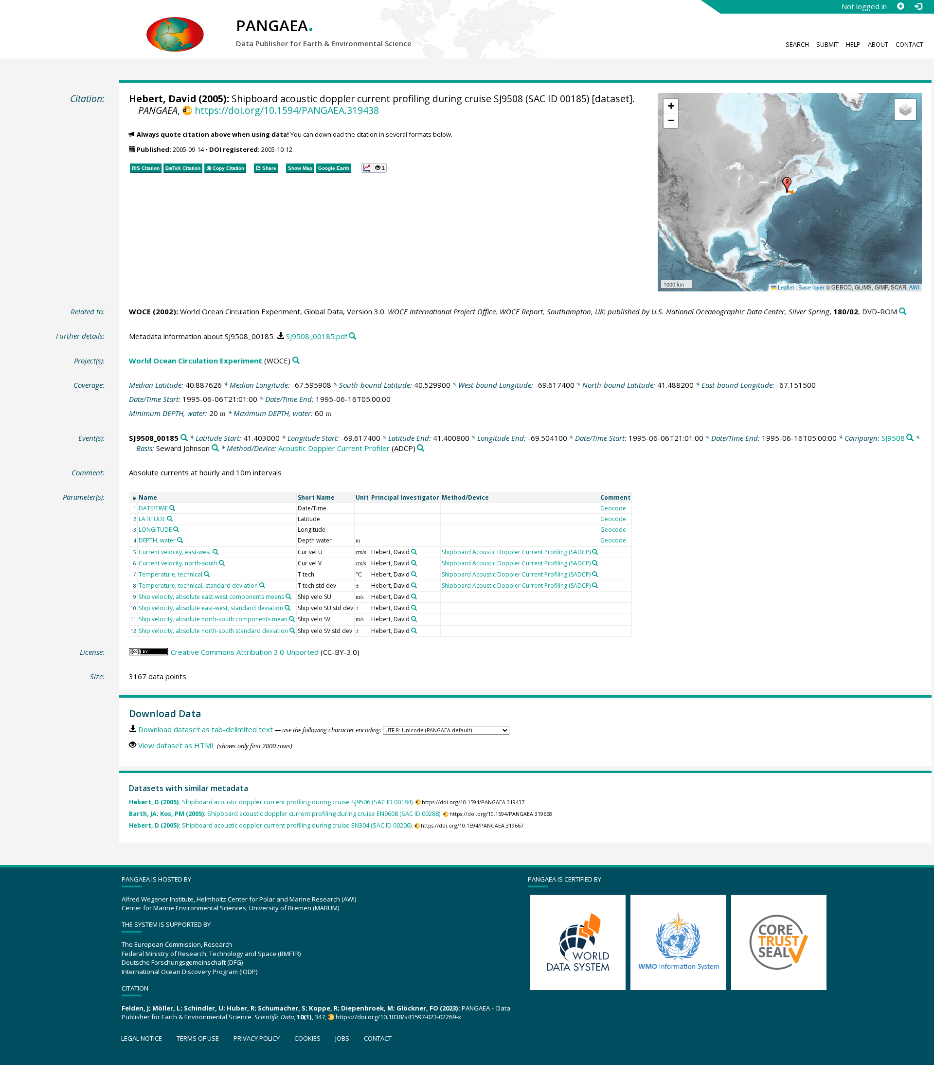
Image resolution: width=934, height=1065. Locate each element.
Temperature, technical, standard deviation (198, 585)
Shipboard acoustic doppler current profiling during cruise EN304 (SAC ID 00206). (271, 825)
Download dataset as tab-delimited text (205, 729)
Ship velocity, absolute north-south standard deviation (213, 631)
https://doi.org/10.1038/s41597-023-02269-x (398, 1016)
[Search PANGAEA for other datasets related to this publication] (902, 311)
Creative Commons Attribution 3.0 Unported (245, 652)
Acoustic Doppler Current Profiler (334, 448)
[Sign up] (900, 6)
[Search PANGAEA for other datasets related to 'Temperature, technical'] (207, 574)
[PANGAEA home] (175, 25)
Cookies (307, 1038)
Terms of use (198, 1038)
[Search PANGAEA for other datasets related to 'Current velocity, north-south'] (222, 563)
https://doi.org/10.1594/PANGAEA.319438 (286, 110)
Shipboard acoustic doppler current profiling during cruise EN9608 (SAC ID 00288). (285, 814)
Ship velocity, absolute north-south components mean (213, 619)
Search (797, 44)
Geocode (613, 508)
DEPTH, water (157, 540)
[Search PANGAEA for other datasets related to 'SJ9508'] (910, 438)
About (878, 44)
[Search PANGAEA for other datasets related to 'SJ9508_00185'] (184, 438)
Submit (827, 44)
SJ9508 (893, 438)
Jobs (342, 1038)
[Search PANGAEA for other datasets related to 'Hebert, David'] (414, 552)
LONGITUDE (155, 529)
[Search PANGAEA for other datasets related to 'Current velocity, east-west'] (215, 552)
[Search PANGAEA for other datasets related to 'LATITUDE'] (170, 519)
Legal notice (141, 1038)
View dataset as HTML (176, 745)
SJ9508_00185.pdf (316, 336)
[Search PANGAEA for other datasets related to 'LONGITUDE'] (176, 529)
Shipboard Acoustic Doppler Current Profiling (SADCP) (516, 552)
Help (853, 44)
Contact (909, 44)
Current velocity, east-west (175, 552)
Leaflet (785, 287)
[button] (787, 185)
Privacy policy (257, 1038)
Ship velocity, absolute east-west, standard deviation (211, 608)
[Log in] (918, 6)
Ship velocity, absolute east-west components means (211, 597)
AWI (914, 287)
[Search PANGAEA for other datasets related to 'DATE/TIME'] (172, 508)
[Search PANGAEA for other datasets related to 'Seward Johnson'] (215, 448)
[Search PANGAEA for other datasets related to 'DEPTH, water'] (180, 540)
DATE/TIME (153, 508)
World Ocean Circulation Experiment (195, 360)
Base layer (811, 287)
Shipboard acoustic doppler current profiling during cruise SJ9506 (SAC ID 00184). (271, 802)
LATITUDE (152, 519)
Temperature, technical (170, 574)
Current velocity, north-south (178, 563)
